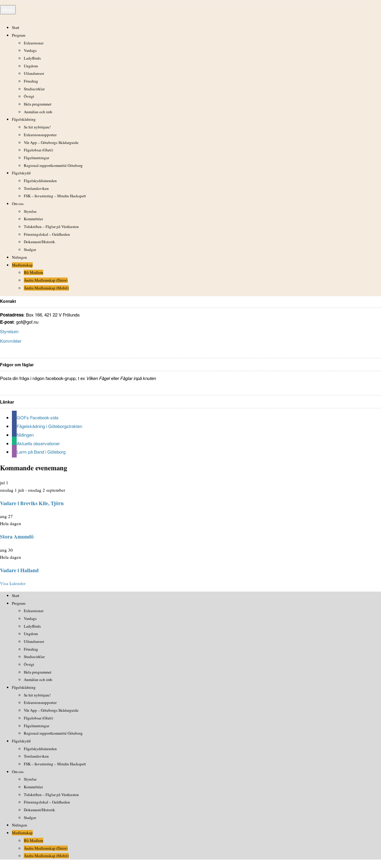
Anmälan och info (38, 111)
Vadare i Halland (19, 570)
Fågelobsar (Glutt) (38, 150)
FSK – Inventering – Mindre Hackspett (55, 195)
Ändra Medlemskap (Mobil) (46, 288)
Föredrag (31, 81)
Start (15, 27)
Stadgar (30, 249)
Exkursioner (33, 43)
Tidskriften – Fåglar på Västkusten (51, 226)
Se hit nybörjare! (37, 127)
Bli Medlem (33, 272)
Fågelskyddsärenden (40, 180)
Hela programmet (37, 104)
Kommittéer (33, 218)
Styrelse (30, 211)
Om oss (18, 203)
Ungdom (31, 66)
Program (18, 35)
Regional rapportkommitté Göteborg (53, 165)
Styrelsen (9, 331)
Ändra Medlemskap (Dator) (46, 280)
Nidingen (19, 257)
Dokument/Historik (39, 241)
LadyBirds (32, 58)
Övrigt (29, 96)
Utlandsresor (34, 73)
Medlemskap (22, 265)
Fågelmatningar (36, 157)
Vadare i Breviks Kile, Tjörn (32, 503)
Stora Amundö (17, 536)
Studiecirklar (34, 88)
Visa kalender (13, 583)
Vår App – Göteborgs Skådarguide (51, 142)
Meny (7, 10)
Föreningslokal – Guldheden (47, 234)
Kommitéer (10, 341)
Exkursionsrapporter (40, 134)
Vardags (30, 50)
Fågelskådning (24, 119)
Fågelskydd (21, 173)
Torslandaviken (36, 188)
